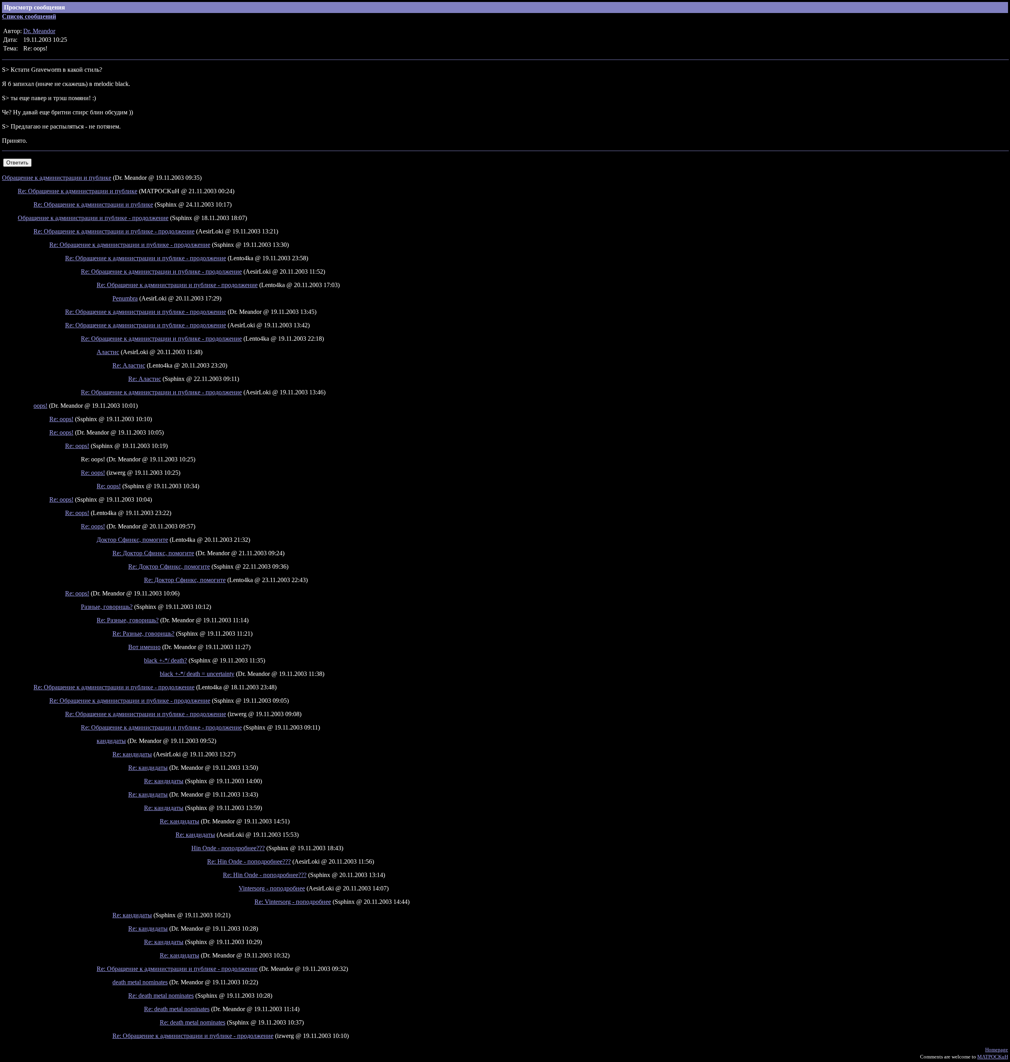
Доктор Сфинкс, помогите (132, 539)
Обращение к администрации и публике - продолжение (93, 218)
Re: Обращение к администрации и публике (77, 191)
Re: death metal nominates (161, 995)
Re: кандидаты (132, 754)
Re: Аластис (128, 365)
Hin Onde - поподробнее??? (228, 848)
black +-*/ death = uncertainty (197, 673)
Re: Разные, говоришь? (128, 620)
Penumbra (125, 298)
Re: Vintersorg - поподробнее (292, 901)
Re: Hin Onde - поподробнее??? (249, 861)
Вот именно (144, 647)
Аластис (108, 352)
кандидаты (111, 740)
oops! (40, 405)
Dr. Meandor (39, 31)
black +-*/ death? (165, 660)
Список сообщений (29, 16)
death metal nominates (140, 982)
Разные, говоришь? (107, 606)
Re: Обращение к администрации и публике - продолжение (114, 231)
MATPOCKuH (992, 1057)
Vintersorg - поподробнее (272, 888)
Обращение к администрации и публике (56, 177)
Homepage (996, 1050)
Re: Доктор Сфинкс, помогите (153, 553)
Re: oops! (61, 419)
